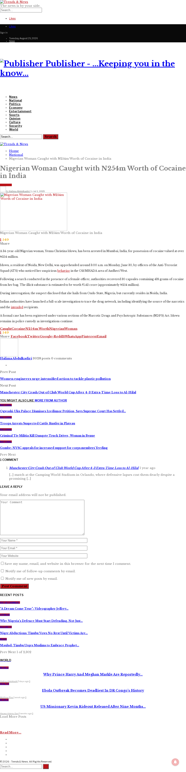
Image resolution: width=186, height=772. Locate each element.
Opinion (14, 118)
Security (15, 125)
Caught (6, 329)
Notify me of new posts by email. (31, 579)
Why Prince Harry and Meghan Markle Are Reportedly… (93, 674)
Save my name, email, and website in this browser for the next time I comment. (68, 564)
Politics (15, 104)
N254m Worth (37, 329)
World (13, 129)
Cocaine (18, 329)
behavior (63, 270)
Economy (15, 107)
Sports (14, 115)
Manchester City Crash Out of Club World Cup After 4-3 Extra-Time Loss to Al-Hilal (68, 392)
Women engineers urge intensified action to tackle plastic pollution (55, 379)
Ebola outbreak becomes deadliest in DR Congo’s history (93, 690)
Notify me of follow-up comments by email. (40, 571)
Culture (14, 122)
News (12, 41)
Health (4, 684)
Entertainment (20, 111)
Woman (70, 329)
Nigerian (56, 329)
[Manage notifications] (175, 762)
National (15, 100)
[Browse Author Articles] (9, 355)
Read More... (10, 732)
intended (17, 307)
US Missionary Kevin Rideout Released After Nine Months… (93, 707)
